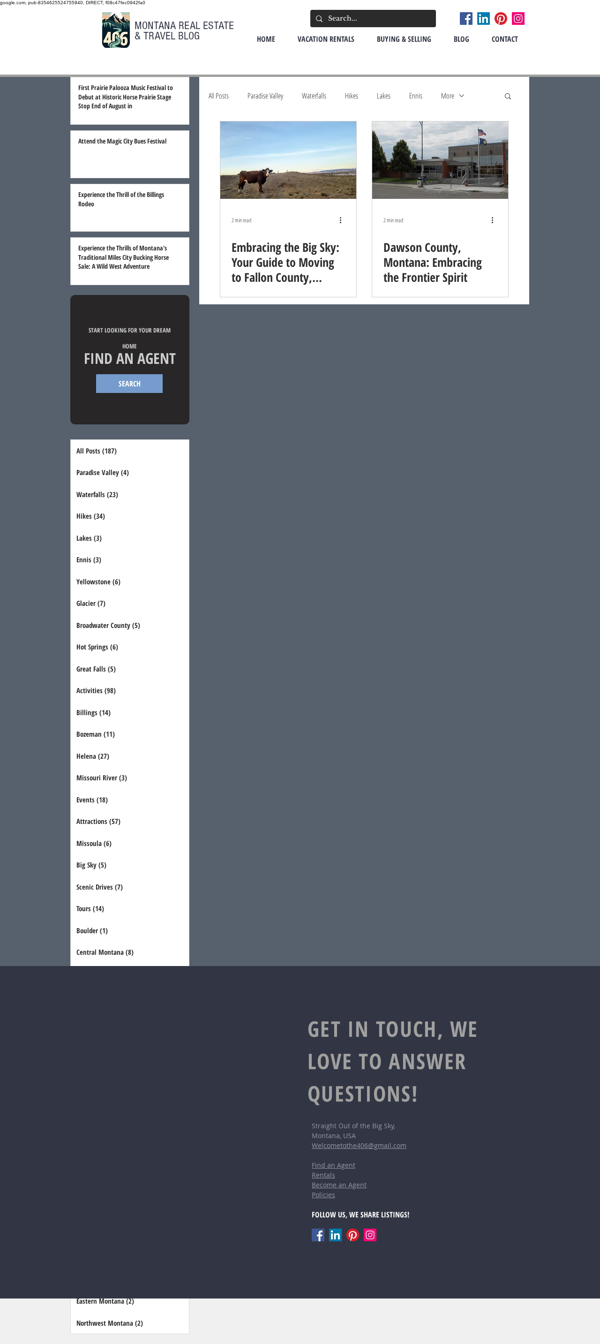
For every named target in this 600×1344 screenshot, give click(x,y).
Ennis (415, 95)
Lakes (383, 95)
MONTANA (157, 25)
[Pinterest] (501, 18)
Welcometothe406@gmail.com (359, 1145)
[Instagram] (518, 18)
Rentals (323, 1174)
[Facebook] (466, 18)
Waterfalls (314, 95)
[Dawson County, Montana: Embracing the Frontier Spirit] (440, 160)
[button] (507, 97)
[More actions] (343, 220)
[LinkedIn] (483, 18)
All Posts (219, 95)
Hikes (351, 95)
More (447, 95)
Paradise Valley (265, 95)
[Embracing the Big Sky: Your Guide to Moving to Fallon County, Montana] (288, 160)
